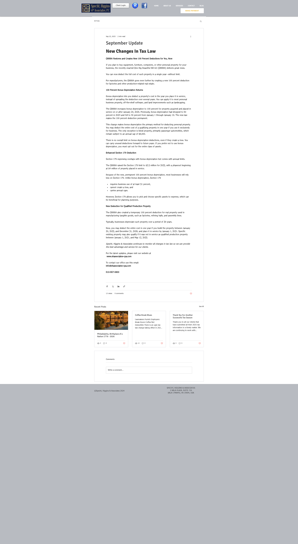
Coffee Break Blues (143, 315)
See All (201, 306)
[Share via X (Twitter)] (113, 286)
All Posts (97, 21)
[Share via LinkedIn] (118, 286)
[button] (201, 21)
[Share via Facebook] (107, 286)
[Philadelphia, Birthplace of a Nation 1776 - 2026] (111, 320)
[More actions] (190, 36)
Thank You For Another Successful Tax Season (183, 316)
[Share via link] (124, 286)
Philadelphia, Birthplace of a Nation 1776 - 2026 (110, 335)
